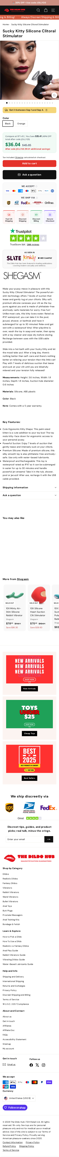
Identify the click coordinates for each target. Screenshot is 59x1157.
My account (8, 1048)
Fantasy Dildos (10, 883)
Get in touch (9, 1021)
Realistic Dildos (10, 878)
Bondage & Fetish (11, 924)
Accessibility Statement (14, 1039)
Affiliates (7, 1025)
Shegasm (23, 579)
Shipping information (15, 487)
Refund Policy (9, 1146)
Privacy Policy (10, 990)
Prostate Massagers (12, 915)
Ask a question (12, 495)
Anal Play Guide (10, 950)
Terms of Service (11, 999)
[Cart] (45, 10)
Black (8, 123)
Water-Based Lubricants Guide (18, 964)
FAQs (5, 1034)
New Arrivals (29, 688)
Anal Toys (7, 906)
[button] (29, 188)
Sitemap (7, 1044)
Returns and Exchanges (14, 986)
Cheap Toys (29, 733)
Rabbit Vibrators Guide (14, 955)
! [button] (46, 110)
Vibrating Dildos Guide (14, 959)
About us (7, 1016)
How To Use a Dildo (12, 941)
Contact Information (13, 1142)
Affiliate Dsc (9, 1030)
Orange (21, 123)
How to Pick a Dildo (12, 936)
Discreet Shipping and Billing (16, 995)
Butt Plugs (8, 910)
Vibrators (7, 887)
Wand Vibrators (10, 897)
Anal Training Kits (11, 919)
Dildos (6, 874)
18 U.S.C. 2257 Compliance (16, 1004)
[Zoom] (54, 95)
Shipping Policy (26, 1146)
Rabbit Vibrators (11, 892)
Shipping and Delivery (13, 976)
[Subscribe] (48, 839)
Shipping (19, 157)
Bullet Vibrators (10, 901)
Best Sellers (29, 778)
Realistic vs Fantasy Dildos (16, 946)
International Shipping (13, 981)
